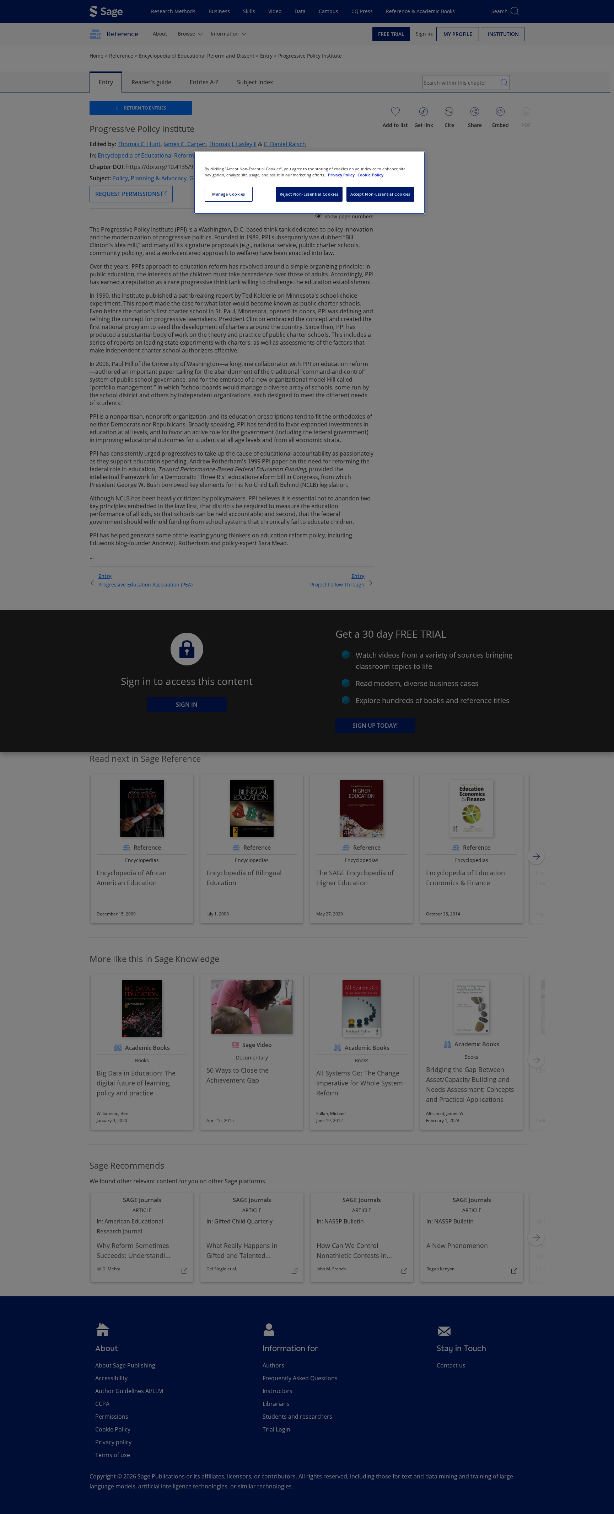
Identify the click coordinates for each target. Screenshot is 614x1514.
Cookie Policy (370, 174)
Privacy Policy (342, 174)
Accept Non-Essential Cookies (380, 194)
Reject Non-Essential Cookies (309, 194)
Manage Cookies (228, 194)
